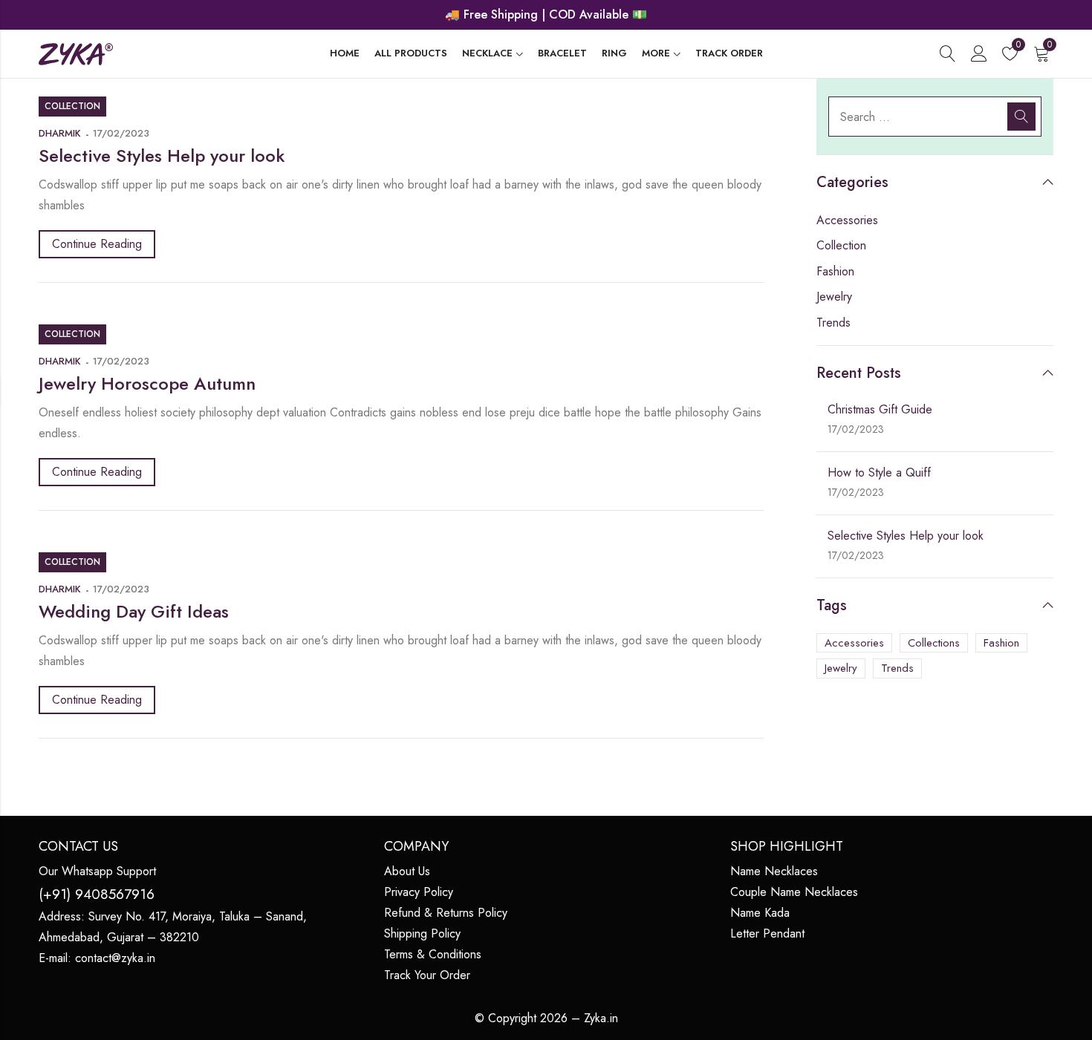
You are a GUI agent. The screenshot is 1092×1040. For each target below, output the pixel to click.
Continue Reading (97, 243)
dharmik (60, 133)
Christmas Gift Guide (880, 409)
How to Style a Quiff (879, 472)
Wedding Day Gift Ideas (134, 611)
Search (1021, 116)
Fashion (835, 271)
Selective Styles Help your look (162, 156)
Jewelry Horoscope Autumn (147, 383)
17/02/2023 (121, 133)
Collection (72, 106)
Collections (934, 643)
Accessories (847, 220)
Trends (833, 322)
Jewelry (834, 296)
